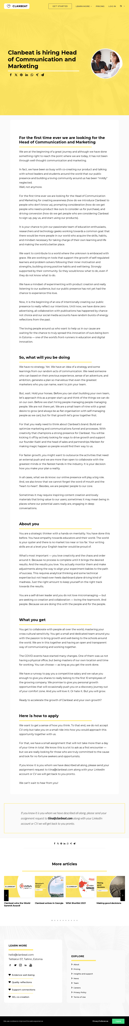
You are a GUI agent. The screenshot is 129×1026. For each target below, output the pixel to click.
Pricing (100, 6)
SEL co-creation (20, 997)
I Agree (118, 1021)
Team (76, 983)
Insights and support (83, 974)
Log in (112, 6)
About (76, 964)
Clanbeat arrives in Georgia (49, 903)
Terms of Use (80, 997)
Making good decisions (109, 903)
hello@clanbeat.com (21, 954)
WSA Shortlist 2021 (76, 903)
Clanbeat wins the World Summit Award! (17, 904)
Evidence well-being (23, 975)
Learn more (83, 6)
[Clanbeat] (16, 6)
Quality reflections (22, 982)
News (76, 978)
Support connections (23, 989)
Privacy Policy (80, 992)
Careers (77, 988)
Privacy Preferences (100, 1021)
